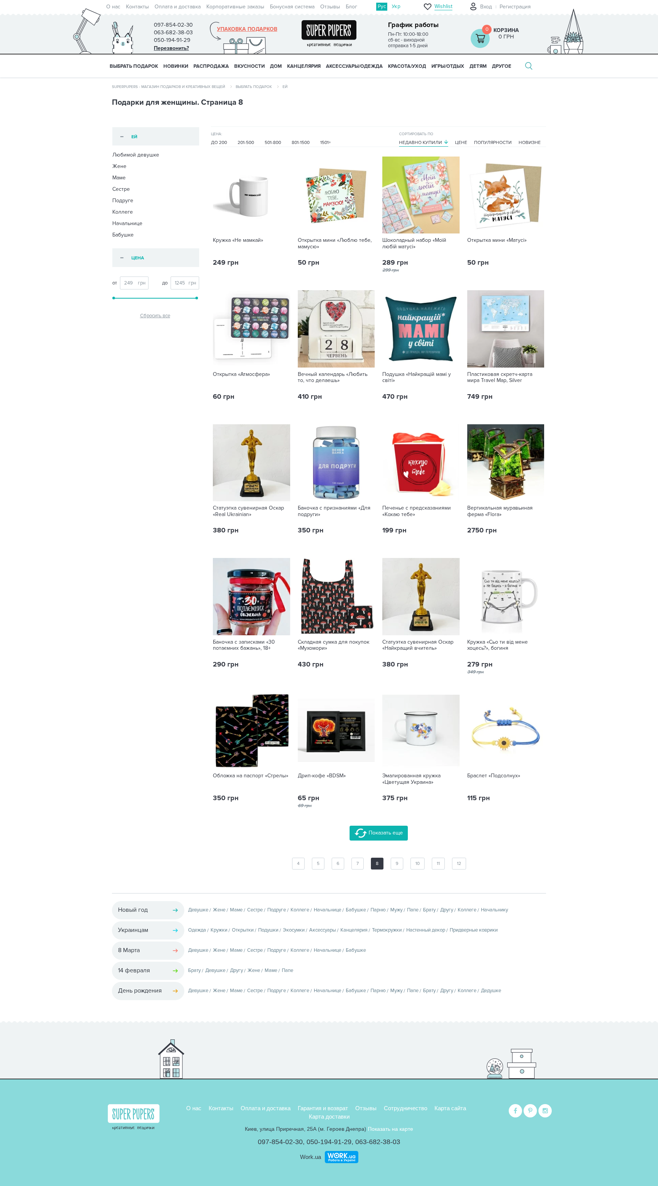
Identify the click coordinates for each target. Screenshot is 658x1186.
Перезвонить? (171, 48)
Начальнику (494, 910)
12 (459, 863)
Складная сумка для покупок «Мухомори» (333, 645)
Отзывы (330, 6)
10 (417, 863)
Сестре (121, 189)
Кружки (219, 930)
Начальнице (127, 223)
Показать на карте (390, 1129)
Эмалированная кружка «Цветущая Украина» (411, 779)
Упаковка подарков (247, 29)
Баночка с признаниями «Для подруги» (334, 511)
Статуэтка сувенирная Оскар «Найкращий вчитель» (418, 645)
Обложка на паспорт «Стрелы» (250, 776)
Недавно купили (420, 142)
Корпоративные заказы (235, 6)
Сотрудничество (405, 1108)
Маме (119, 177)
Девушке (198, 910)
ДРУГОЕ (501, 66)
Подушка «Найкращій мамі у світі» (416, 377)
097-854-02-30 (280, 1142)
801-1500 (301, 142)
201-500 (246, 142)
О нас (113, 6)
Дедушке (491, 991)
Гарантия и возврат (323, 1108)
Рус (382, 6)
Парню (378, 910)
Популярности (493, 142)
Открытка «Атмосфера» (241, 374)
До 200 (219, 142)
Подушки (268, 930)
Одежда (197, 930)
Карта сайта (450, 1108)
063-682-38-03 (377, 1142)
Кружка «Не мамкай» (238, 240)
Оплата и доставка (178, 6)
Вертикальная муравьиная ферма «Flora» (500, 511)
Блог (351, 6)
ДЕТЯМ (478, 66)
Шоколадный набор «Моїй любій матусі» (414, 243)
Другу (446, 910)
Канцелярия (353, 930)
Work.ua (310, 1157)
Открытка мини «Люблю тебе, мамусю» (335, 243)
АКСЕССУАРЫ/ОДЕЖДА (354, 66)
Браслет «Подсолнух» (493, 776)
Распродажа (211, 66)
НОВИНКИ (175, 66)
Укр (396, 6)
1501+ (325, 142)
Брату (429, 910)
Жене (119, 166)
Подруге (122, 200)
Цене (461, 142)
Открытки (243, 930)
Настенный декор (425, 930)
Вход (486, 6)
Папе (412, 910)
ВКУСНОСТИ (249, 66)
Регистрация (515, 6)
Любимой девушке (135, 155)
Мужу (396, 910)
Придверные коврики (474, 930)
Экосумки (294, 930)
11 (438, 863)
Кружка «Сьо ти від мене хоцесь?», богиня (497, 645)
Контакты (137, 6)
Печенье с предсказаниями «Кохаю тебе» (416, 511)
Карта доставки (329, 1116)
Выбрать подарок (134, 66)
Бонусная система (292, 6)
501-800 (273, 142)
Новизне (530, 142)
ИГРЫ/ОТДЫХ (447, 66)
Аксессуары (322, 930)
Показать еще (385, 833)
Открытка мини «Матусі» (497, 240)
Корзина (506, 30)
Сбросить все (155, 316)
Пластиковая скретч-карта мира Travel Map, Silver (499, 377)
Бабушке (123, 235)
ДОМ (276, 66)
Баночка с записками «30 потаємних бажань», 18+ (244, 645)
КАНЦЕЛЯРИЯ (304, 66)
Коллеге (122, 212)
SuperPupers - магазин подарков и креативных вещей (168, 87)
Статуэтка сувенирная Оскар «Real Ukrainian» (248, 511)
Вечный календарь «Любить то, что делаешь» (332, 377)
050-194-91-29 (329, 1142)
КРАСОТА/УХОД (407, 66)
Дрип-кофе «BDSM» (322, 776)
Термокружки (387, 930)
